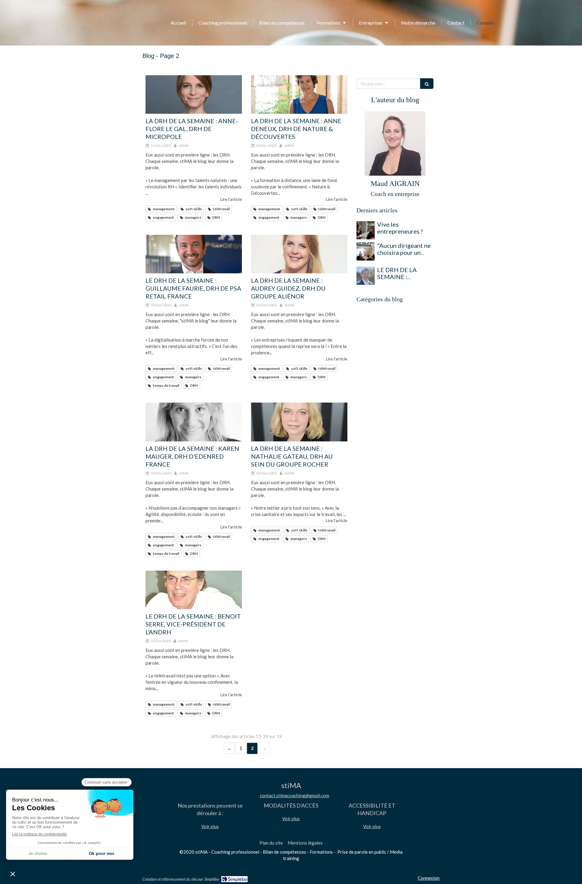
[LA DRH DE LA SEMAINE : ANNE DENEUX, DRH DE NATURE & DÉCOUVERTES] (299, 94)
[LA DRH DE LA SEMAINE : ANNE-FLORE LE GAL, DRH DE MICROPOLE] (194, 94)
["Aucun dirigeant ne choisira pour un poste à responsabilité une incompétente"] (365, 251)
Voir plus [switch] (210, 826)
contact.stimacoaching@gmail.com (294, 795)
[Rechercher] (426, 83)
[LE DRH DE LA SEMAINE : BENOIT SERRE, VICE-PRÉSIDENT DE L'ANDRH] (194, 590)
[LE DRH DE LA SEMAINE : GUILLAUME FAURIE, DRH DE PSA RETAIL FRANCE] (194, 254)
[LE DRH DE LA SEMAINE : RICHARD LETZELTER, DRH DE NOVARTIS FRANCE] (365, 276)
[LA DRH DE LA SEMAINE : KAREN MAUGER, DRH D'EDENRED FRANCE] (194, 422)
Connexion (429, 878)
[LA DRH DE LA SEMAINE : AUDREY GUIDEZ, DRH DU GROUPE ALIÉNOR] (299, 254)
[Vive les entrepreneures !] (365, 230)
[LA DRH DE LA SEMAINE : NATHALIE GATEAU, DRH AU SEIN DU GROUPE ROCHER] (299, 422)
